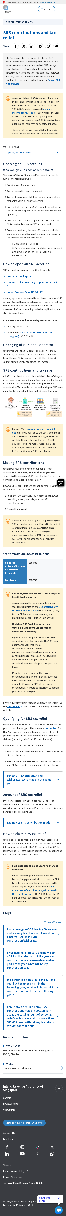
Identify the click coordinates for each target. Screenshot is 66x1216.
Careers (7, 1097)
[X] (24, 46)
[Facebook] (16, 46)
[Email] (56, 46)
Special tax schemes (19, 22)
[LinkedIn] (32, 46)
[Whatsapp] (48, 46)
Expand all (55, 921)
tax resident (51, 728)
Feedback (8, 1139)
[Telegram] (40, 46)
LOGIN (48, 9)
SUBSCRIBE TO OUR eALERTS (24, 1122)
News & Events (10, 1103)
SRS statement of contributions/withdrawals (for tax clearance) (34, 890)
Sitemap (7, 1165)
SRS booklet (13, 706)
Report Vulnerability (14, 1171)
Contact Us (9, 1133)
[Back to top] (59, 1088)
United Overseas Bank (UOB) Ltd (24, 292)
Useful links (9, 1109)
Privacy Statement (13, 1177)
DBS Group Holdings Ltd (19, 276)
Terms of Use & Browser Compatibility (23, 1183)
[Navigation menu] (59, 9)
